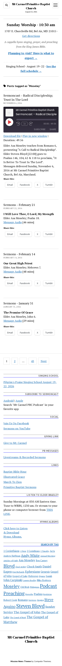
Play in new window (35, 136)
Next (44, 361)
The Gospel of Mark (18, 617)
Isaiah (49, 576)
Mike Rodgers (44, 580)
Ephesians (32, 571)
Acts (52, 551)
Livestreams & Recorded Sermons (24, 457)
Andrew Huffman (11, 555)
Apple (19, 401)
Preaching (14, 593)
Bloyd (9, 566)
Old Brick (24, 587)
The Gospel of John (27, 612)
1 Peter (23, 551)
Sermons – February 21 (19, 205)
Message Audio (12, 222)
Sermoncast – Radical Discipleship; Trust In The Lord (28, 97)
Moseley (11, 586)
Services (32, 600)
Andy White (30, 555)
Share (53, 129)
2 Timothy (44, 551)
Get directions (31, 36)
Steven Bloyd (30, 606)
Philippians (34, 587)
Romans (23, 600)
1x (24, 124)
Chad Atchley (20, 567)
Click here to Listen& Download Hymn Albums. (15, 532)
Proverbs (29, 594)
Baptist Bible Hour (15, 472)
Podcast (48, 586)
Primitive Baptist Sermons (19, 487)
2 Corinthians (33, 551)
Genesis (45, 571)
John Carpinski (12, 580)
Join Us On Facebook (16, 423)
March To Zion (12, 482)
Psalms (38, 594)
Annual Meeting (47, 555)
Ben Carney (42, 560)
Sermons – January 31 (18, 303)
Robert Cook (10, 600)
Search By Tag (50, 544)
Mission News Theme (21, 661)
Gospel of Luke (20, 576)
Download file (12, 136)
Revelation (47, 594)
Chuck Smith (34, 566)
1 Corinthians (11, 551)
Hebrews (33, 576)
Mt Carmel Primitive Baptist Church (31, 639)
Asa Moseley (27, 560)
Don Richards (18, 572)
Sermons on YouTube (16, 428)
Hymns (42, 576)
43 (32, 361)
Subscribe (39, 129)
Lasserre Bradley (29, 580)
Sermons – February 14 (19, 254)
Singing (40, 600)
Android (8, 401)
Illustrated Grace (14, 477)
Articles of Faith (10, 560)
